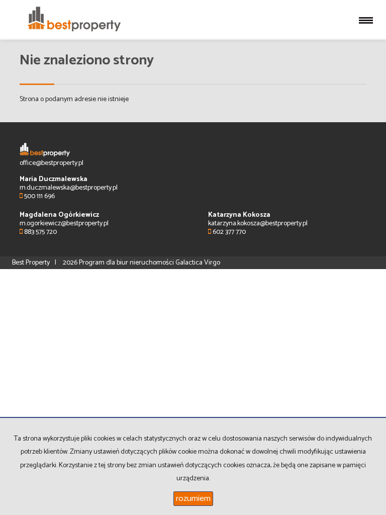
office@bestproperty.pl (51, 163)
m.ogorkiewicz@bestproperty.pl (64, 223)
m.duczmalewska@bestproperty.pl (69, 188)
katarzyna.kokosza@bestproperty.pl (258, 223)
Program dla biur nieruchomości (127, 263)
